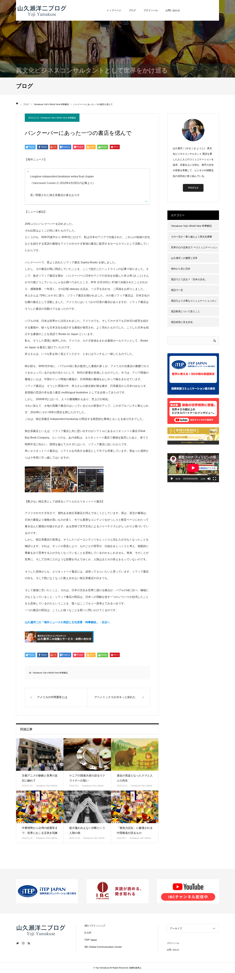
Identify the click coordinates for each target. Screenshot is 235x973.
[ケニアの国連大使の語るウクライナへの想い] (87, 754)
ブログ (132, 10)
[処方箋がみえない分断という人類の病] (87, 807)
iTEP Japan (90, 939)
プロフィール (150, 10)
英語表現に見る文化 (182, 322)
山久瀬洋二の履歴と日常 (184, 258)
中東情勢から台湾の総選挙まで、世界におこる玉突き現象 (40, 830)
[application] (193, 467)
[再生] (172, 478)
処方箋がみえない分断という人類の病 (87, 830)
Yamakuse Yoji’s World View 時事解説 (58, 118)
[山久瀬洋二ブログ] (42, 10)
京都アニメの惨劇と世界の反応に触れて (40, 778)
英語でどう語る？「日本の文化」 (189, 279)
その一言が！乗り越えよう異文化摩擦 (191, 236)
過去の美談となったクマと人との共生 (135, 778)
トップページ (114, 10)
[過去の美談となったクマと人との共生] (134, 754)
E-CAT (88, 932)
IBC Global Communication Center (103, 946)
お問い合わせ (172, 10)
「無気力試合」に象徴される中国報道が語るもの (135, 830)
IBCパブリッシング (94, 925)
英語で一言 (177, 290)
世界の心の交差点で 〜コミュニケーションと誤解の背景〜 (194, 249)
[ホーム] (17, 103)
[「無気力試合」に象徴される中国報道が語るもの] (134, 807)
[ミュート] (209, 478)
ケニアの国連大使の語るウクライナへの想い (87, 778)
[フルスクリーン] (214, 478)
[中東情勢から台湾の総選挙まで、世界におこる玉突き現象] (39, 807)
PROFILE (193, 187)
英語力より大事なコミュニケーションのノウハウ (194, 302)
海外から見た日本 (180, 268)
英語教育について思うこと (185, 311)
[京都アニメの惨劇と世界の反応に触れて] (39, 754)
